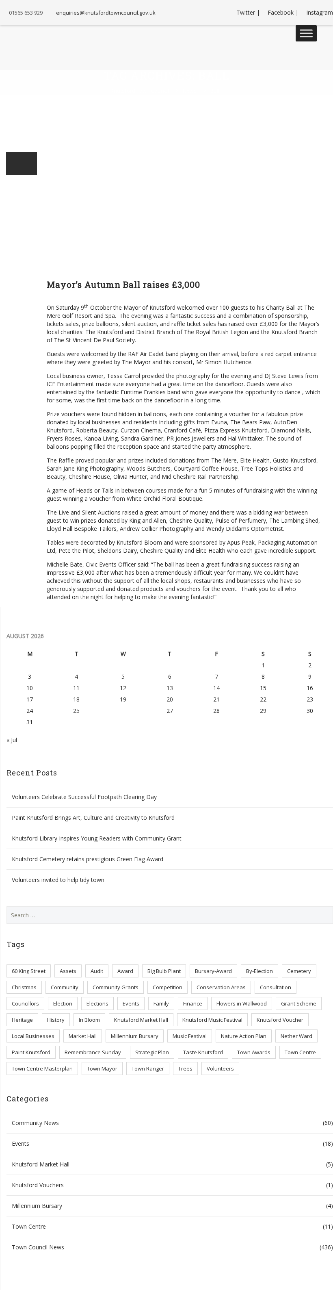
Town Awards (253, 1052)
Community (64, 987)
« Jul (11, 740)
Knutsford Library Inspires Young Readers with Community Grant (97, 838)
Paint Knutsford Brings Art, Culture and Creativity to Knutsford (93, 817)
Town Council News (38, 1247)
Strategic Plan (152, 1052)
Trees (185, 1068)
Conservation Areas (221, 987)
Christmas (24, 987)
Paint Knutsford (31, 1052)
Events (131, 1003)
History (56, 1019)
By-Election (259, 971)
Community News (35, 1123)
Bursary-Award (213, 971)
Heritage (22, 1019)
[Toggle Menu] (306, 33)
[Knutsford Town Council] (37, 41)
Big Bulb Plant (164, 971)
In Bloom (89, 1019)
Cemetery (299, 971)
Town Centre (300, 1052)
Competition (167, 987)
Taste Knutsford (203, 1052)
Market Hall (83, 1036)
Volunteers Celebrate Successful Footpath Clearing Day (84, 797)
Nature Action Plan (243, 1036)
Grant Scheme (298, 1003)
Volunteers (220, 1068)
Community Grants (115, 987)
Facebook (281, 12)
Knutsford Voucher (280, 1019)
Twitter (245, 12)
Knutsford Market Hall (141, 1019)
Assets (68, 971)
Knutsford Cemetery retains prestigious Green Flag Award (87, 859)
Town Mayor (102, 1068)
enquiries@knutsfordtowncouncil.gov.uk (106, 12)
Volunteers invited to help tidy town (58, 880)
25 (76, 710)
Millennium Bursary (134, 1036)
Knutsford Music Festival (212, 1019)
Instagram (319, 12)
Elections (97, 1003)
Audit (97, 971)
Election (62, 1003)
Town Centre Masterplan (42, 1068)
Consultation (275, 987)
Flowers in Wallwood (241, 1003)
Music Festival (190, 1036)
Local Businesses (33, 1036)
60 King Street (28, 971)
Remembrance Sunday (93, 1052)
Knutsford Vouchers (38, 1185)
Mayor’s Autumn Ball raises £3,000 (123, 284)
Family (161, 1003)
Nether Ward (296, 1036)
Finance (192, 1003)
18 (76, 699)
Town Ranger (148, 1068)
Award (125, 971)
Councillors (25, 1003)
